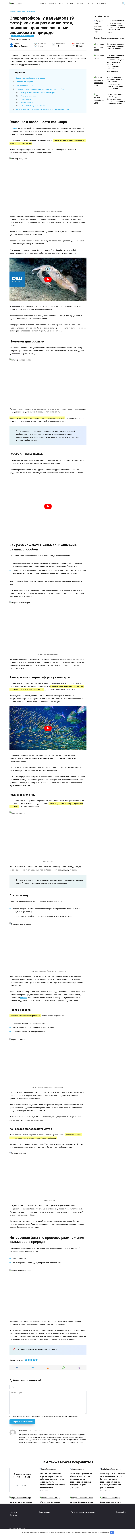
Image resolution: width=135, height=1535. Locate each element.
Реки (42, 3)
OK (112, 1532)
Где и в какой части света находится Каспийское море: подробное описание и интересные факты (116, 99)
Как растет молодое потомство (32, 106)
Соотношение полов (24, 85)
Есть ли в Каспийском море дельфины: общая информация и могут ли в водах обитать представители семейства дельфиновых (115, 63)
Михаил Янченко (21, 46)
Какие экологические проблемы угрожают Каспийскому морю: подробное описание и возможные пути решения (116, 26)
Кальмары (13, 128)
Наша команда (44, 1512)
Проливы (79, 3)
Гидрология (101, 3)
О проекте (13, 1512)
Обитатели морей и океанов (26, 11)
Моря (61, 3)
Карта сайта (121, 1512)
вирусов (23, 998)
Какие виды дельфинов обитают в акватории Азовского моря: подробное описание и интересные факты (81, 1479)
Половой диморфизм (24, 82)
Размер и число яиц (28, 96)
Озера (51, 3)
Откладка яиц (25, 99)
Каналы (89, 3)
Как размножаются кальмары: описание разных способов (40, 89)
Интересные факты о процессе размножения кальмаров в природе (43, 109)
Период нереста (26, 102)
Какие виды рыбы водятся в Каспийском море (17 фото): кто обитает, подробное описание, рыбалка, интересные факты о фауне (113, 1480)
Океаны (70, 3)
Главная (12, 11)
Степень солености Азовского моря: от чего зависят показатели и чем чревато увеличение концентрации (115, 82)
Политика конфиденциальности (83, 1512)
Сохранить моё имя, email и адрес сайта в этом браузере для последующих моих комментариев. (45, 1416)
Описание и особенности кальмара (30, 78)
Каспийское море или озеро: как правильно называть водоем (115, 46)
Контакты (13, 1515)
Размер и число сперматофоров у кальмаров (37, 93)
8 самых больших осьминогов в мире (109, 38)
